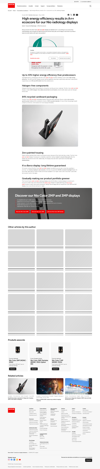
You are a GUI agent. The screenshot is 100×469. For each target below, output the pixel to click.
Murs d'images (32, 440)
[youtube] (20, 459)
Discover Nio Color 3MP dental (55, 211)
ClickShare (31, 408)
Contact (37, 6)
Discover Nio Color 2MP (22, 211)
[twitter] (71, 15)
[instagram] (9, 459)
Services (52, 419)
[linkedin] (74, 15)
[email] (77, 15)
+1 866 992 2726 (33, 452)
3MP (43, 29)
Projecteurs (31, 419)
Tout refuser (53, 58)
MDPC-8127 (48, 182)
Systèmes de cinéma (33, 427)
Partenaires (59, 6)
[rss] (17, 459)
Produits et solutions (21, 6)
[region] (50, 54)
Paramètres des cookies (35, 58)
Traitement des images (44, 442)
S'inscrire (88, 460)
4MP (33, 181)
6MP (38, 181)
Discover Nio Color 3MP (38, 211)
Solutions (63, 408)
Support (43, 6)
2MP (38, 29)
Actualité (31, 6)
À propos (84, 417)
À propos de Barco (51, 6)
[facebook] (68, 15)
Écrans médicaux (43, 408)
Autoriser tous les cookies (65, 58)
